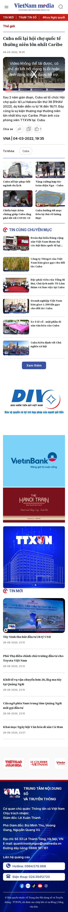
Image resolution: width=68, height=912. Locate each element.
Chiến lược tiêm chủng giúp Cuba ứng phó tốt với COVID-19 (17, 214)
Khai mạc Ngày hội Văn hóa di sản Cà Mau (33, 727)
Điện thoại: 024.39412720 (31, 877)
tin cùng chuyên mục (30, 230)
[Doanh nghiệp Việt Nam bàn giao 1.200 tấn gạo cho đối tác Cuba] (16, 306)
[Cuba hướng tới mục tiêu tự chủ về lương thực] (50, 198)
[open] (6, 7)
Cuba (25, 151)
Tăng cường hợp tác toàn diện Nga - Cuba (49, 183)
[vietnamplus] (39, 763)
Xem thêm (34, 365)
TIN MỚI (8, 17)
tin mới (16, 591)
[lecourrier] (13, 763)
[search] (61, 7)
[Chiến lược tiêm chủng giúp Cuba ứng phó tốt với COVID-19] (17, 198)
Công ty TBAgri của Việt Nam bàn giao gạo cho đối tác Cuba (48, 262)
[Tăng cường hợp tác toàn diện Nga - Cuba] (50, 170)
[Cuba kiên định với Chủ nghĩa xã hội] (16, 348)
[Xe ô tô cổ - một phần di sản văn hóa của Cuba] (16, 327)
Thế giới (9, 26)
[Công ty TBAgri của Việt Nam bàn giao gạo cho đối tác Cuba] (16, 264)
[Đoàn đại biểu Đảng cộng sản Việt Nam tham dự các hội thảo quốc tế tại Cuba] (16, 243)
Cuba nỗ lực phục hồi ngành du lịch (16, 183)
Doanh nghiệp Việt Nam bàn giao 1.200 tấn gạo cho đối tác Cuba (46, 304)
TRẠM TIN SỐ (28, 17)
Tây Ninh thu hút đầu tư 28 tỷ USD (27, 637)
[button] (32, 585)
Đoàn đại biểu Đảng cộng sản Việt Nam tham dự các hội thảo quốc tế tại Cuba (47, 243)
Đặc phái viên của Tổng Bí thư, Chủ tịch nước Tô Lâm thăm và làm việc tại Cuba (48, 283)
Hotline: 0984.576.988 (29, 866)
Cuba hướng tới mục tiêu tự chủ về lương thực (49, 214)
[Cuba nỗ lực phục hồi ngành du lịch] (17, 170)
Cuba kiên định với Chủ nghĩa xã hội (46, 344)
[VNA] (22, 887)
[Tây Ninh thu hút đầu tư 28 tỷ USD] (34, 615)
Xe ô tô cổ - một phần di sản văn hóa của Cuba (46, 323)
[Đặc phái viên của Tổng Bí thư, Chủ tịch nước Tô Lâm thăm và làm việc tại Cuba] (16, 285)
